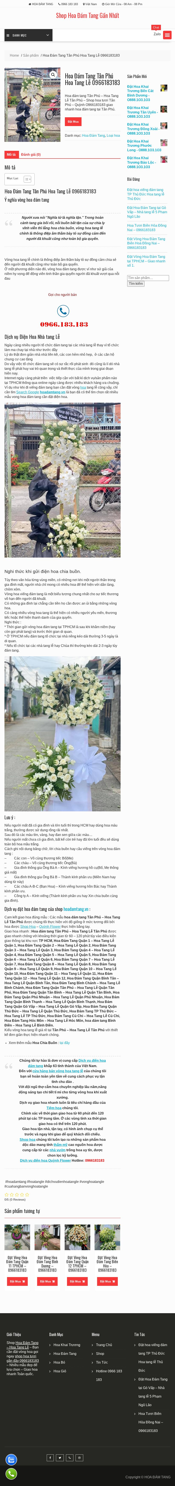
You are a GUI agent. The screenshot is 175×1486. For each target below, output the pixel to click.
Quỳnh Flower (50, 926)
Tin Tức (102, 1362)
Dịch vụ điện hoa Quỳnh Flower (45, 1160)
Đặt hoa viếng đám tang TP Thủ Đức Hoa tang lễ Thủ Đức (145, 194)
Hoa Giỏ (60, 1371)
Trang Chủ (104, 1345)
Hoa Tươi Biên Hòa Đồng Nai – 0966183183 (151, 1422)
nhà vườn (58, 1150)
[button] (167, 35)
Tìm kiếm (136, 283)
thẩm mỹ (60, 1145)
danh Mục (20, 35)
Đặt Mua (73, 121)
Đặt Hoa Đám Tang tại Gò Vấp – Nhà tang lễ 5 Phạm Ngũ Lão (147, 212)
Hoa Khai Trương (67, 1345)
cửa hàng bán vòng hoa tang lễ (57, 1071)
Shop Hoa (28, 926)
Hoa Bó (59, 1362)
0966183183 (29, 1361)
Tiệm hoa (54, 1108)
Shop (100, 1353)
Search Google (27, 392)
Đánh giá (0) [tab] (31, 154)
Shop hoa (27, 1139)
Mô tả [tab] (11, 154)
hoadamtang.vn (76, 909)
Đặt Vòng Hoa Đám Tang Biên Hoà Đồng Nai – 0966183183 (146, 243)
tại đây (65, 1043)
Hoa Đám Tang (93, 135)
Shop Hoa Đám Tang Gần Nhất (87, 15)
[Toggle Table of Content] (25, 179)
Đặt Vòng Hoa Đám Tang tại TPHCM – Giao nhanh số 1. (146, 261)
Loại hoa (113, 135)
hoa (83, 387)
